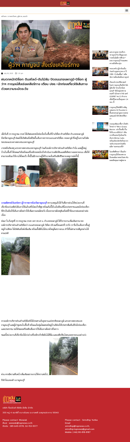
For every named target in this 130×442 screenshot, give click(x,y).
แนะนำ (25, 16)
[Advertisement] (45, 111)
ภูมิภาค (19, 16)
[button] (127, 10)
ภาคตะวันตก (12, 16)
